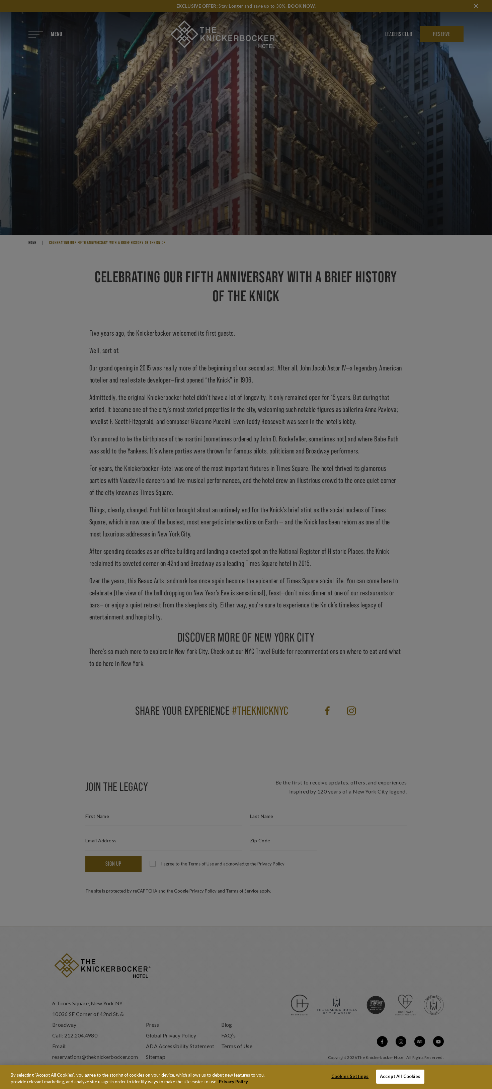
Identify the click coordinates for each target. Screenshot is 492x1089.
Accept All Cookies (400, 1076)
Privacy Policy (233, 1081)
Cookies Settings (349, 1076)
